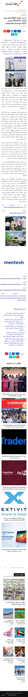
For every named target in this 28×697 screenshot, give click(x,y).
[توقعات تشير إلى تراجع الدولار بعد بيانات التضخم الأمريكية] (14, 589)
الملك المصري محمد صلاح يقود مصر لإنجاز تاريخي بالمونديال (20, 622)
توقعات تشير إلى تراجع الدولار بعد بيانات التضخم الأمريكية (15, 603)
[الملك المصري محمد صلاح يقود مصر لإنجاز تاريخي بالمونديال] (20, 613)
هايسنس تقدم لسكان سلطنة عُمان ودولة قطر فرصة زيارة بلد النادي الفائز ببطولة (13, 315)
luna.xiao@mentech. (15, 213)
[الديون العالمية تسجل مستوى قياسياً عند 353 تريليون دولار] (8, 652)
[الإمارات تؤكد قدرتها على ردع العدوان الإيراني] (20, 632)
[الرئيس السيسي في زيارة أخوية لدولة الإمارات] (20, 671)
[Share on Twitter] (11, 31)
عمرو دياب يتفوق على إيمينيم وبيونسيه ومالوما (20, 660)
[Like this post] (18, 31)
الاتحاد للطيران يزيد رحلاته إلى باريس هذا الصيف (8, 622)
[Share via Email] (12, 34)
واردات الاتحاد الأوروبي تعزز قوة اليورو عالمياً (9, 641)
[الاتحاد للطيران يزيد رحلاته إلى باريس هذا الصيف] (8, 613)
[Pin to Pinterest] (8, 31)
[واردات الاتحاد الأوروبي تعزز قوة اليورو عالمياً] (8, 632)
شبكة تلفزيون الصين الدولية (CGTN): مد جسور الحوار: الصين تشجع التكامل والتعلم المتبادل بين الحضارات (13, 321)
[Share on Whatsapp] (16, 34)
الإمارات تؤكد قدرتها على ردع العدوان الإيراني (20, 641)
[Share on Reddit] (4, 31)
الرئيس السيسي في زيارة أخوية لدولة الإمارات (20, 679)
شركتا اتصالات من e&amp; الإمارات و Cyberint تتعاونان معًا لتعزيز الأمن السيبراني (13, 328)
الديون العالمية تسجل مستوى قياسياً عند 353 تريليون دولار (8, 660)
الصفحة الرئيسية (12, 695)
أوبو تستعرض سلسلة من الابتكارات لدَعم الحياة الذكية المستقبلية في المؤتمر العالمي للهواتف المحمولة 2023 (13, 334)
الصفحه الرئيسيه (22, 9)
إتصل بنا (3, 695)
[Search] (1, 3)
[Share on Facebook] (15, 31)
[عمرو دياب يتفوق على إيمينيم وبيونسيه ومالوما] (20, 652)
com (22, 213)
